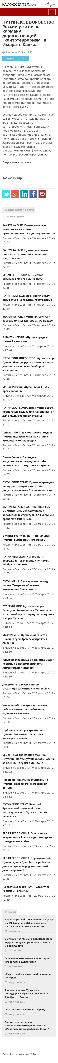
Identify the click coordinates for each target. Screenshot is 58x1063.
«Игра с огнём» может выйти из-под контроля (28, 978)
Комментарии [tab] (16, 216)
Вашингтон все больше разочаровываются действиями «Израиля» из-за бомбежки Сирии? (27, 1027)
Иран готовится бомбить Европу (25, 1012)
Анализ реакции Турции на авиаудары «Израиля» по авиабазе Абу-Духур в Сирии (27, 995)
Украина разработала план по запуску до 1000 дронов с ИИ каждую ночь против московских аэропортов (29, 925)
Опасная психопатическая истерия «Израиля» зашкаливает (27, 962)
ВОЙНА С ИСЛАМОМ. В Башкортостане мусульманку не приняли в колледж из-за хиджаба (29, 944)
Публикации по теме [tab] (19, 210)
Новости (10, 912)
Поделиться (14, 58)
